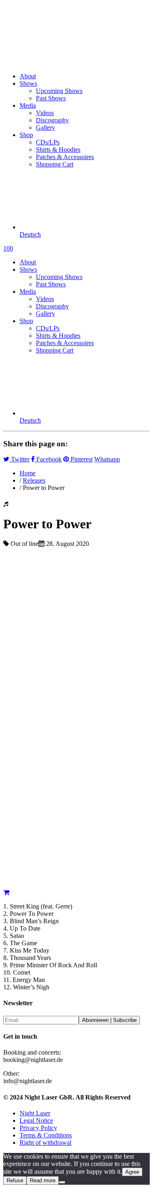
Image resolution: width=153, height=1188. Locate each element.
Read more (42, 1180)
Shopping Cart (54, 164)
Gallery (45, 127)
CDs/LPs (48, 142)
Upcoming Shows (59, 90)
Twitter (19, 459)
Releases (34, 480)
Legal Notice (36, 1120)
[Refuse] (62, 1182)
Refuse (15, 1180)
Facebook (48, 459)
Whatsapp (107, 459)
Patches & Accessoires (65, 156)
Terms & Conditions (46, 1135)
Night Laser (35, 1113)
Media (28, 105)
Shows (28, 83)
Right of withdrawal (45, 1142)
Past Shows (51, 98)
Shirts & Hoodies (58, 149)
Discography (52, 120)
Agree (132, 1172)
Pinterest (81, 459)
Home (27, 473)
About (28, 76)
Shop (26, 134)
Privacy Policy (38, 1127)
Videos (45, 112)
